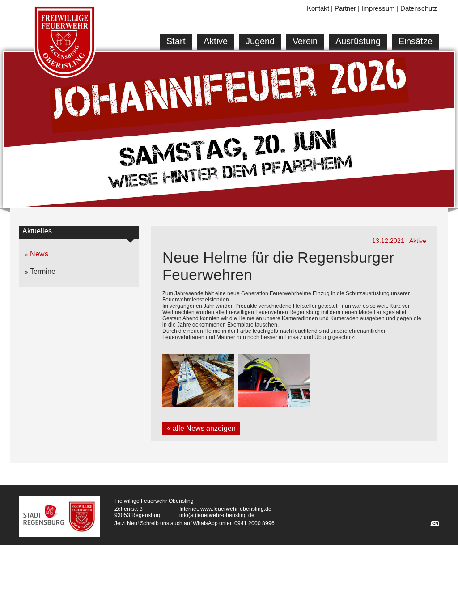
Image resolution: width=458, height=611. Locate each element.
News (39, 254)
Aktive (216, 41)
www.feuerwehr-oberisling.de (235, 509)
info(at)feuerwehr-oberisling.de (216, 515)
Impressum (378, 8)
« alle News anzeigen (201, 428)
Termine (42, 271)
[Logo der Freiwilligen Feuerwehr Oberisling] (65, 42)
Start (176, 41)
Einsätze (416, 41)
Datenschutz (418, 8)
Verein (305, 41)
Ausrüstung (358, 41)
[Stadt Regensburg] (43, 515)
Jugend (260, 41)
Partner (345, 8)
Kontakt (318, 8)
